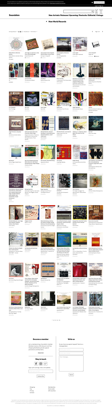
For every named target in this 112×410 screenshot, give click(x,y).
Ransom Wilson (19, 189)
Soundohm (14, 15)
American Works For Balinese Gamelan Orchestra (95, 109)
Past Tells (43, 109)
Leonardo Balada (81, 310)
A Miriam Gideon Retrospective (96, 190)
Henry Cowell (44, 52)
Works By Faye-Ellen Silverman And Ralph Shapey (96, 283)
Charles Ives (12, 248)
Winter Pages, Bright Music (15, 162)
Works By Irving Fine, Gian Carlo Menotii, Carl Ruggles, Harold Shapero (32, 192)
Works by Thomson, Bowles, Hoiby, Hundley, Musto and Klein (63, 256)
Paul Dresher (44, 160)
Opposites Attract (45, 162)
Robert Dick (59, 107)
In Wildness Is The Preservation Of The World (64, 81)
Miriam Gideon (44, 54)
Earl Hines (11, 278)
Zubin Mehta (66, 308)
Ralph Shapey (36, 163)
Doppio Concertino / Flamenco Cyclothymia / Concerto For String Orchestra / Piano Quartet (32, 137)
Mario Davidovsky (45, 221)
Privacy (32, 390)
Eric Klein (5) (66, 252)
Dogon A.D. (91, 54)
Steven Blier (66, 248)
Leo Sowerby (27, 248)
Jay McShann (44, 278)
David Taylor (43, 107)
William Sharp (60, 248)
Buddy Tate (27, 307)
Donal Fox (79, 133)
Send (71, 375)
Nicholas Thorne (76, 222)
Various (90, 107)
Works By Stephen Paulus (94, 252)
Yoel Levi (90, 249)
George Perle (75, 221)
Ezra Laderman (99, 160)
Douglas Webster (16, 193)
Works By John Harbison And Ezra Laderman (95, 167)
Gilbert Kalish (35, 278)
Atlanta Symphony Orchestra (95, 248)
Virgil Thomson (12, 131)
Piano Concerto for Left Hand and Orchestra (79, 85)
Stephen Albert (60, 224)
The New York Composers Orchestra (62, 193)
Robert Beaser (12, 195)
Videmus (75, 131)
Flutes (10, 199)
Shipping (32, 387)
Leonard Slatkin (76, 278)
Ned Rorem (75, 78)
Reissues (64, 15)
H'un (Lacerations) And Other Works (79, 163)
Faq (31, 389)
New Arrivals (54, 15)
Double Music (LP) (29, 55)
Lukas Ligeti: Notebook (78, 54)
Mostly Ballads (44, 308)
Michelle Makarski (13, 221)
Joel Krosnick (28, 279)
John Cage (27, 52)
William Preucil (95, 251)
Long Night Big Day (61, 162)
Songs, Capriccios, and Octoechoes (62, 134)
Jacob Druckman (67, 222)
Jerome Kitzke (28, 78)
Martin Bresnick (28, 162)
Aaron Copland (50, 52)
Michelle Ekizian (60, 131)
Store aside (51, 389)
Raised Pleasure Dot (45, 80)
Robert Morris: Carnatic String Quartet (16, 56)
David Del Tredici (83, 221)
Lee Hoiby (59, 251)
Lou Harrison (33, 52)
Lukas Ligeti (75, 52)
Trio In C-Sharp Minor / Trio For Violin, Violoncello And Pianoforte (80, 253)
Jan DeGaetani (60, 279)
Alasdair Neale (14, 192)
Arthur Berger (28, 278)
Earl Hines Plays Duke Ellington (16, 280)
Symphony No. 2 (60, 310)
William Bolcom (79, 281)
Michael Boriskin (45, 131)
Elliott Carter (91, 307)
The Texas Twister (29, 308)
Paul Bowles (67, 249)
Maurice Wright (46, 222)
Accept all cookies (99, 2)
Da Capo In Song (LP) (45, 55)
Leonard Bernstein (50, 133)
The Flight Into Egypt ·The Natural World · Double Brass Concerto (79, 192)
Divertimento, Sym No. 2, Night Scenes (48, 226)
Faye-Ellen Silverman (93, 278)
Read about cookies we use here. (57, 3)
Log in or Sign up (99, 6)
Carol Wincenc (12, 190)
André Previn (80, 83)
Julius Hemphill (92, 52)
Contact (32, 392)
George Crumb (60, 278)
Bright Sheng (76, 160)
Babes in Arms (28, 222)
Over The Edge (12, 109)
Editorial (91, 15)
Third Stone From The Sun (63, 109)
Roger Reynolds (76, 107)
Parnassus (98, 78)
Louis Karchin (68, 131)
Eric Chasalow (12, 107)
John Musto (59, 252)
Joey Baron (43, 78)
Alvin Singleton (60, 52)
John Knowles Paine (45, 248)
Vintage (99, 15)
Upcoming (73, 15)
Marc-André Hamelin (13, 249)
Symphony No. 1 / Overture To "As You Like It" (47, 252)
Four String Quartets (61, 55)
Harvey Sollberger (31, 54)
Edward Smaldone (45, 134)
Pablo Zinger (33, 133)
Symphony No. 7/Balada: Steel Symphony (79, 312)
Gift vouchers (52, 390)
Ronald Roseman (29, 163)
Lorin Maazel (75, 307)
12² (9, 80)
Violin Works (12, 225)
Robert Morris (12, 52)
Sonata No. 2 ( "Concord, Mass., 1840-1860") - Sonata (16, 252)
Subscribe (41, 376)
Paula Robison (12, 189)
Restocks (83, 15)
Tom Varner (59, 160)
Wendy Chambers (13, 78)
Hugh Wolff (96, 163)
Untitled (74, 136)
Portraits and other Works (15, 134)
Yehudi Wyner (15, 224)
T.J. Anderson (80, 131)
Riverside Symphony (50, 224)
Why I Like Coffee (92, 133)
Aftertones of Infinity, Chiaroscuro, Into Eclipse (62, 226)
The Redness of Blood (30, 80)
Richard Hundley (65, 251)
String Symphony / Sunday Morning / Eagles (15, 312)
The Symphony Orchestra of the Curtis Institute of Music (79, 80)
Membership (51, 387)
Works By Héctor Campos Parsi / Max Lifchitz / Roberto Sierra (96, 223)
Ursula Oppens (95, 310)
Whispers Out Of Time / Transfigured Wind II (46, 191)
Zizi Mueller (66, 278)
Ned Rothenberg (51, 160)
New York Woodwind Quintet (31, 160)
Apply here (41, 352)
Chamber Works (28, 165)
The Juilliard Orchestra (62, 221)
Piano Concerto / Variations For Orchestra (96, 312)
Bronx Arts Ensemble (93, 221)
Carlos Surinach (28, 131)
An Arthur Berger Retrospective (32, 286)
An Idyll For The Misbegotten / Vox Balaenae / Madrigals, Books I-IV (63, 283)
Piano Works (43, 137)
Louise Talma (51, 54)
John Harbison (92, 160)
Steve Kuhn (43, 307)
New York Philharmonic (49, 249)
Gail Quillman (34, 248)
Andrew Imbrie (92, 78)
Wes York (27, 107)
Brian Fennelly (60, 78)
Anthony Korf (92, 80)
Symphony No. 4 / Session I (79, 283)
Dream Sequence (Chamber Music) (95, 82)
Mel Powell (35, 162)
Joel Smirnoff (33, 281)
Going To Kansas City (45, 280)
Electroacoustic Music (78, 109)
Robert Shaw (96, 249)
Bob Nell (90, 131)
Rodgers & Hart (28, 221)
